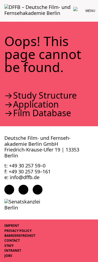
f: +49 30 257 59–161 (27, 171)
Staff (9, 245)
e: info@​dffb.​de (21, 177)
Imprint (11, 225)
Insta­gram (23, 190)
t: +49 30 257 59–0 (24, 165)
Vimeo (37, 190)
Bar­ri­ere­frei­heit (19, 235)
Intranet (12, 250)
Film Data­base (42, 113)
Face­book (9, 190)
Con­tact (12, 240)
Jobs (8, 255)
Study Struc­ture (45, 95)
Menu (90, 11)
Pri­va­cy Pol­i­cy (18, 230)
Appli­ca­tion (36, 104)
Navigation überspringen (4, 3)
